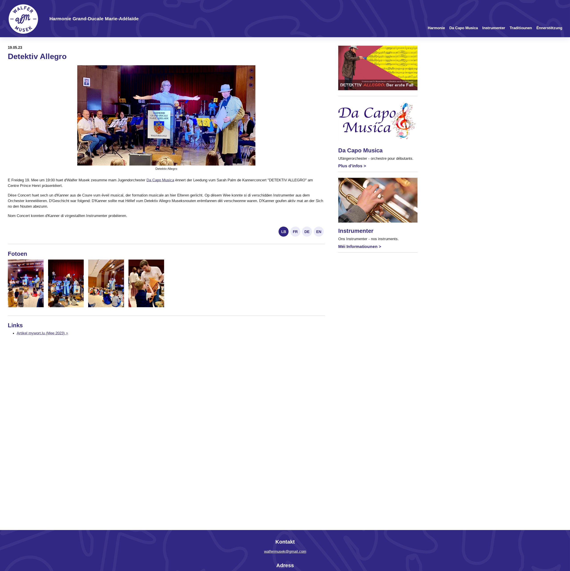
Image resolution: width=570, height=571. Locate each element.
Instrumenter (493, 28)
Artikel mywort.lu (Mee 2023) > (42, 333)
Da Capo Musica (463, 28)
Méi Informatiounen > (359, 246)
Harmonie (436, 28)
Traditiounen (521, 28)
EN (318, 231)
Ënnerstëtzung (549, 28)
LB (283, 231)
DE (306, 231)
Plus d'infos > (352, 166)
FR (295, 231)
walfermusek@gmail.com (285, 551)
